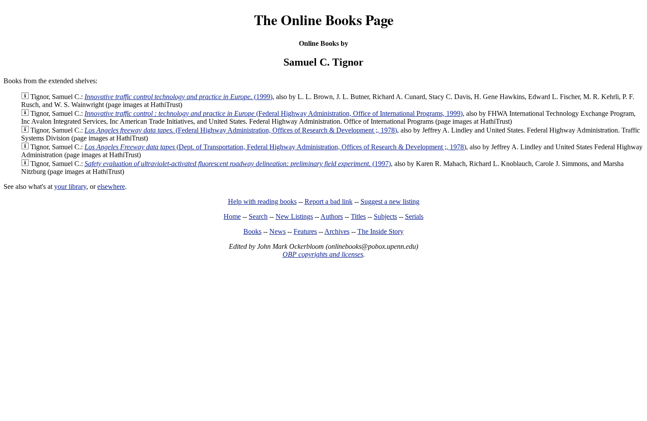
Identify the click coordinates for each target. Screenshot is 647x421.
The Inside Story (380, 231)
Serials (414, 216)
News (277, 231)
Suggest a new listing (389, 201)
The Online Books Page (323, 19)
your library (70, 186)
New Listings (294, 216)
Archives (336, 231)
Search (258, 216)
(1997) (238, 163)
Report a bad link (329, 201)
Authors (331, 216)
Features (305, 231)
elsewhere (111, 186)
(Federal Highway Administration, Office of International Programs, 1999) (274, 113)
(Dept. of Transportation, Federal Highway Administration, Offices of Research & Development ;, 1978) (275, 147)
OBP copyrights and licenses (323, 254)
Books (252, 231)
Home (232, 216)
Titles (358, 216)
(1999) (178, 96)
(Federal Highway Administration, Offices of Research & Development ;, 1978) (241, 130)
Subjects (385, 216)
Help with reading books (262, 201)
